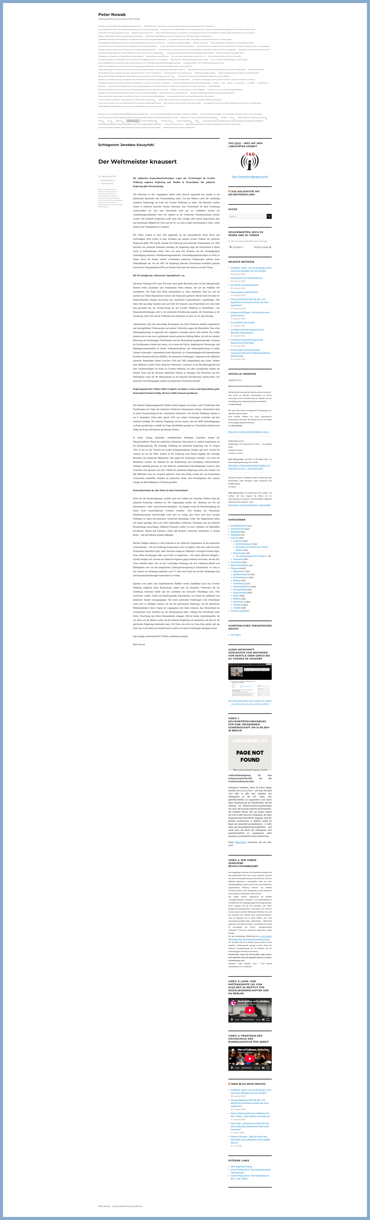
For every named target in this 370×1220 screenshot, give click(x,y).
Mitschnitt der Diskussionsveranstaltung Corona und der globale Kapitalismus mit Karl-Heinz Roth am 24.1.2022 (133, 89)
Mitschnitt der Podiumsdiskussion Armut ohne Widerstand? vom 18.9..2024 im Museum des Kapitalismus (178, 36)
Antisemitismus (240, 83)
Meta (196, 121)
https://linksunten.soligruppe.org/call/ (250, 176)
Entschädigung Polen (108, 189)
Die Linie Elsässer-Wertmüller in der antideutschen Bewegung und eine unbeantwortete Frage (128, 29)
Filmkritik (235, 535)
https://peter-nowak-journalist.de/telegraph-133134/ (248, 432)
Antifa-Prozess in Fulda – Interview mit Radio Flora (179, 127)
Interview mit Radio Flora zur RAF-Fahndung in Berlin (177, 46)
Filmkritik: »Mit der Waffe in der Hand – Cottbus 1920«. (225, 56)
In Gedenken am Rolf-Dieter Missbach (178, 43)
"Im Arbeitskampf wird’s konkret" (251, 556)
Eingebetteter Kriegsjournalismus (205, 73)
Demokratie (102, 86)
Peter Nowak (112, 14)
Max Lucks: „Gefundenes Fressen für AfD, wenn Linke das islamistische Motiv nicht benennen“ (250, 1126)
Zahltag (229, 83)
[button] (236, 247)
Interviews (238, 559)
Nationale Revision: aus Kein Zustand (157, 56)
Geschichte (236, 562)
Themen (100, 121)
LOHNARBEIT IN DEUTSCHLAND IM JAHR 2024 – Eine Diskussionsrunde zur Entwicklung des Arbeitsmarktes (132, 39)
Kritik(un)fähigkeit (214, 86)
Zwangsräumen (262, 83)
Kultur (236, 596)
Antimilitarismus (238, 526)
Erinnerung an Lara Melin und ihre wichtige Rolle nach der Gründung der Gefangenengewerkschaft (190, 99)
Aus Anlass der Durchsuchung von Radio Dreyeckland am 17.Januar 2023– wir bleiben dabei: (216, 69)
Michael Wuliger (117, 204)
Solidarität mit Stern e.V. (200, 43)
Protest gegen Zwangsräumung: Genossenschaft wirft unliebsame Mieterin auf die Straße (250, 353)
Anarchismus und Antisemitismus (246, 278)
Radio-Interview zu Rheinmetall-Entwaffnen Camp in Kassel (189, 59)
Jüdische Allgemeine (113, 198)
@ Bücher (237, 541)
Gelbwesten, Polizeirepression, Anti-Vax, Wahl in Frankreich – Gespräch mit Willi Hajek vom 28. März (224, 79)
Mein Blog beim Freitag (248, 1084)
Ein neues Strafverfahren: (256, 69)
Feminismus (239, 583)
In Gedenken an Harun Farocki (173, 124)
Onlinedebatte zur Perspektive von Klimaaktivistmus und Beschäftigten (120, 56)
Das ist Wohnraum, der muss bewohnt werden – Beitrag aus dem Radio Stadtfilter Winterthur (128, 46)
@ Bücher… (119, 121)
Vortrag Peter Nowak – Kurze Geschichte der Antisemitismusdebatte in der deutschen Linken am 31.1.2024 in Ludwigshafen (197, 49)
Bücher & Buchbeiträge (149, 121)
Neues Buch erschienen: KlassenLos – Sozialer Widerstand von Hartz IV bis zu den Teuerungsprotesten (130, 53)
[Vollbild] (268, 1019)
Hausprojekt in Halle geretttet (244, 292)
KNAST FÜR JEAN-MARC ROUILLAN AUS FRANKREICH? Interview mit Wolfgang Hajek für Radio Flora (130, 124)
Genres (109, 121)
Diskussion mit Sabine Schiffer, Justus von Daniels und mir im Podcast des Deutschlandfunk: (127, 49)
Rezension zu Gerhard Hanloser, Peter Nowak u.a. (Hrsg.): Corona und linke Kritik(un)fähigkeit (127, 93)
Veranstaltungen (132, 121)
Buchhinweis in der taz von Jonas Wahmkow (174, 93)
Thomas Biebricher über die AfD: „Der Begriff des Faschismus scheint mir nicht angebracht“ (250, 302)
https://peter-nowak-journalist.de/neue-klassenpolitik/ (249, 505)
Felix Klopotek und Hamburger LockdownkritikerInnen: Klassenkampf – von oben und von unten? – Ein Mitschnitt (134, 83)
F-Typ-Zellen (251, 83)
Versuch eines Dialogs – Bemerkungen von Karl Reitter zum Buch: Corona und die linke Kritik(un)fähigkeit (131, 96)
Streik (223, 83)
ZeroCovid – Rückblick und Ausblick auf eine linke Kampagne (192, 83)
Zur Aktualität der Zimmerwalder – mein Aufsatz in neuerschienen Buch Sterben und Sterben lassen (200, 39)
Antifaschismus (108, 180)
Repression (238, 602)
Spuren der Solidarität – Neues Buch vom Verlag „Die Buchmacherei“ (232, 43)
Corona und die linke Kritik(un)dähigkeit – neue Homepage (228, 59)
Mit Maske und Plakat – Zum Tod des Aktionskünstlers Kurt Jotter (203, 63)
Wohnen (216, 83)
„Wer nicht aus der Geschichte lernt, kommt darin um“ (188, 56)
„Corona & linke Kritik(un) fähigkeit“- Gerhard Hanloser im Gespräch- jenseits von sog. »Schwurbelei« (231, 114)
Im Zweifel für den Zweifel (243, 322)
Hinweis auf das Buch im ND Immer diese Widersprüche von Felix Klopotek (190, 96)
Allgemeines (239, 571)
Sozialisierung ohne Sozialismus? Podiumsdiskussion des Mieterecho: (119, 26)
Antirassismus (237, 529)
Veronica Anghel (238, 611)
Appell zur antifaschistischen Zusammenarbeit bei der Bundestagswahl (120, 36)
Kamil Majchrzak (104, 200)
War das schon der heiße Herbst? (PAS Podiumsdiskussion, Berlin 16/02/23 (190, 53)
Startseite (224, 117)
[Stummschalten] (263, 1019)
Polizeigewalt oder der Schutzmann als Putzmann (254, 49)
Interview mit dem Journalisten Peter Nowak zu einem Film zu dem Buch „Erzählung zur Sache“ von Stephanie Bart (233, 46)
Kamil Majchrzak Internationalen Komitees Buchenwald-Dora (110, 202)
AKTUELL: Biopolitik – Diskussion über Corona (252, 117)
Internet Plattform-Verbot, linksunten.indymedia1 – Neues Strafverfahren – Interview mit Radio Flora (129, 73)
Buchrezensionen (243, 544)
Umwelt (236, 608)
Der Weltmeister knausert (137, 161)
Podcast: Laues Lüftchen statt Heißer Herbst (230, 53)
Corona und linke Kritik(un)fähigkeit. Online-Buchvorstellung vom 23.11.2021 (174, 114)
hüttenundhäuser (241, 586)
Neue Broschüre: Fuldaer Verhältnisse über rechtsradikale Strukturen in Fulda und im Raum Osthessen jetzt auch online (136, 76)
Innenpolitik (239, 589)
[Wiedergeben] (232, 1019)
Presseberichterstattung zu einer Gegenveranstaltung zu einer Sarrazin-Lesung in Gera (212, 124)
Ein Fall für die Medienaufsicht (245, 285)
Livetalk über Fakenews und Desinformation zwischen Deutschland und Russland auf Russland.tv (233, 121)
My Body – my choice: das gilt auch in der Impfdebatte (188, 89)
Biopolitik (235, 532)
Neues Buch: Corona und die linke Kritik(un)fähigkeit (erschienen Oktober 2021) (123, 114)
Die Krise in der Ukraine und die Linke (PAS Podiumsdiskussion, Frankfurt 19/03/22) (203, 76)
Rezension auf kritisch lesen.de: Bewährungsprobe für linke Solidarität (213, 93)
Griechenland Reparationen (107, 191)
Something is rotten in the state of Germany (178, 73)
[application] (250, 1010)
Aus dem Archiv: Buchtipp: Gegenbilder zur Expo (113, 33)
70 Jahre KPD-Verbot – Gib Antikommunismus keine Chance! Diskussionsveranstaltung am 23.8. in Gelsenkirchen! (179, 26)
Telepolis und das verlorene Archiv (142, 33)
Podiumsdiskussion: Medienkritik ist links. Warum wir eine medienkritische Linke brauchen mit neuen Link (131, 43)
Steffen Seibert (103, 207)
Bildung (236, 580)
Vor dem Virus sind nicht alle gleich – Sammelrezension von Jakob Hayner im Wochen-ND (126, 99)
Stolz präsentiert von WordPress (127, 1206)
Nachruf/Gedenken (239, 565)
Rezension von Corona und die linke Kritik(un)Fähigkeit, (224, 89)
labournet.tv (240, 842)
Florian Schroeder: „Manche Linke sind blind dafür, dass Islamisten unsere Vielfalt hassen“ (250, 1139)
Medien (236, 599)
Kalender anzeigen (261, 247)
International (107, 183)
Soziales (237, 605)
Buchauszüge (239, 553)
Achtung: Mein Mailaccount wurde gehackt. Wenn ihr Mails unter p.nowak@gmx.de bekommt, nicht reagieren (133, 59)
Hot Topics (236, 635)
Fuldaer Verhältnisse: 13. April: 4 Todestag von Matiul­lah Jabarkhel (238, 73)
